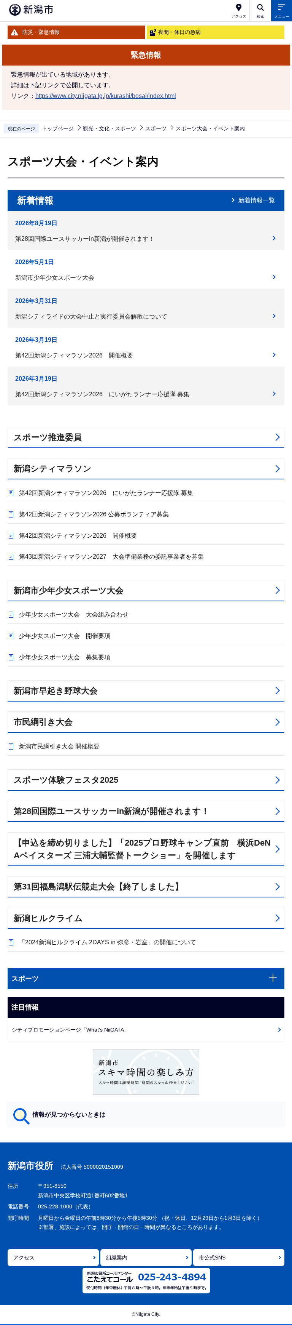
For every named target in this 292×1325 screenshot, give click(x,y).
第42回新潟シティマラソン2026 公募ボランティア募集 (94, 514)
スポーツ (156, 128)
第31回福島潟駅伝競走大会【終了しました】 (98, 886)
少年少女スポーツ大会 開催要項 (64, 636)
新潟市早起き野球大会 (56, 690)
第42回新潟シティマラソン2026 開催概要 (74, 355)
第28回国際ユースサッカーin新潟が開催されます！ (85, 239)
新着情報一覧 (256, 200)
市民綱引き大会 (43, 722)
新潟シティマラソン (53, 468)
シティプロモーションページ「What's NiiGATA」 (70, 1030)
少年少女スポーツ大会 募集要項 (64, 657)
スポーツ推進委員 (48, 437)
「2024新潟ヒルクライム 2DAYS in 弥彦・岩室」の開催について (107, 942)
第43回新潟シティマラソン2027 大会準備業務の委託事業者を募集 (111, 556)
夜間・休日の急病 (179, 32)
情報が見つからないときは (69, 1114)
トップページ (58, 128)
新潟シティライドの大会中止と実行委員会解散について (91, 316)
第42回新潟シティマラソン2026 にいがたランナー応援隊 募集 (102, 394)
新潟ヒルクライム (48, 918)
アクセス (24, 1258)
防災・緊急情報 (41, 32)
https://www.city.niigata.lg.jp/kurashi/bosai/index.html (105, 96)
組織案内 (116, 1258)
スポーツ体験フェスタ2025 (66, 780)
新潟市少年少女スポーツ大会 (54, 277)
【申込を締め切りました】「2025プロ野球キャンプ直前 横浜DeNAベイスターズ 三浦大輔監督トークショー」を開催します (142, 849)
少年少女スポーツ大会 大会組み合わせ (74, 614)
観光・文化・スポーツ (109, 128)
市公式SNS (212, 1258)
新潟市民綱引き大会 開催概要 (59, 746)
